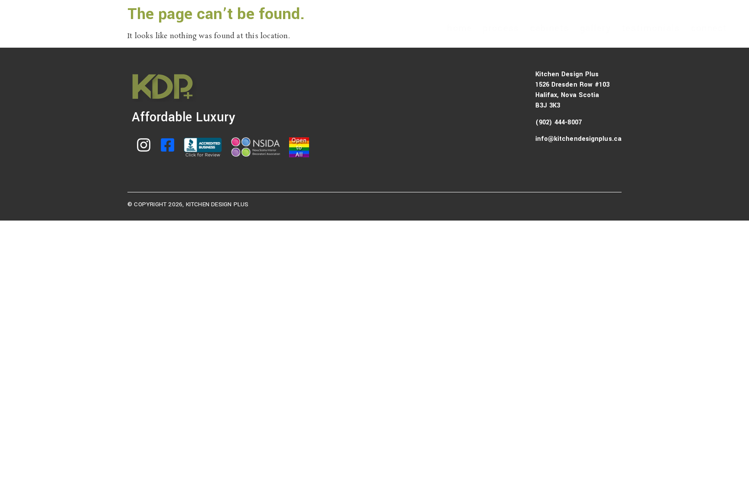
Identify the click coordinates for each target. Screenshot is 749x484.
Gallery (595, 28)
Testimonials (651, 28)
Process (501, 28)
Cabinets (549, 28)
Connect (709, 28)
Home (459, 28)
